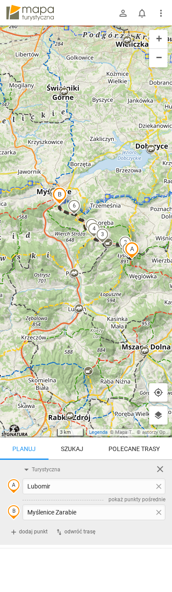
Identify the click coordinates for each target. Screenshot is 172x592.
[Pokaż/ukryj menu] (161, 13)
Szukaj (72, 448)
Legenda (98, 432)
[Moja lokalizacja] (158, 392)
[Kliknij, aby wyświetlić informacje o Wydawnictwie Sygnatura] (14, 430)
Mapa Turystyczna (135, 432)
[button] (131, 250)
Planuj (24, 448)
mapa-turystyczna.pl (30, 13)
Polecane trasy (134, 448)
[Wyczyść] (160, 469)
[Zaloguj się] (123, 13)
